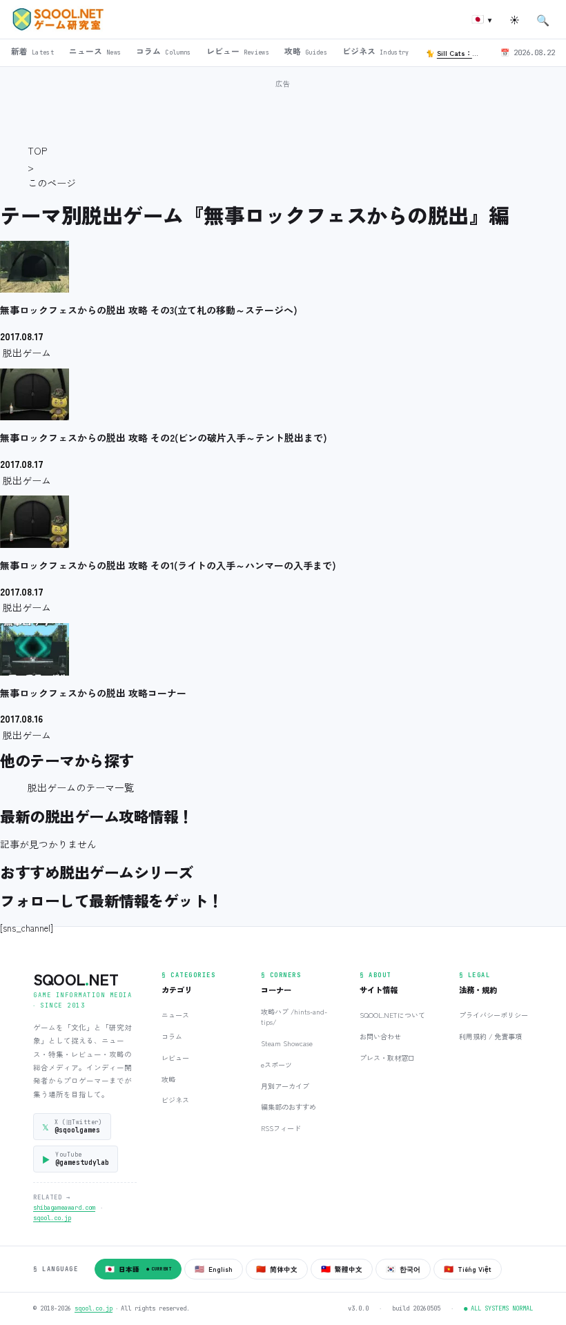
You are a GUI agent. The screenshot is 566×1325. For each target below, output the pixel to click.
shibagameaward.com (64, 1208)
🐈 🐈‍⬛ (457, 53)
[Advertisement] (283, 109)
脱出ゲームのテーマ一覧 (81, 787)
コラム (172, 1036)
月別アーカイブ (285, 1086)
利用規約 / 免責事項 (490, 1036)
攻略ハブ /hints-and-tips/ (294, 1016)
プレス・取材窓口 (387, 1057)
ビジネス (175, 1100)
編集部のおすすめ (288, 1106)
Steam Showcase (287, 1043)
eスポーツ (276, 1064)
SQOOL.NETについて (392, 1015)
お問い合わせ (380, 1036)
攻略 (168, 1079)
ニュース (175, 1015)
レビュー (175, 1057)
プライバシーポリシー (493, 1015)
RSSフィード (281, 1128)
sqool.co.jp (52, 1218)
